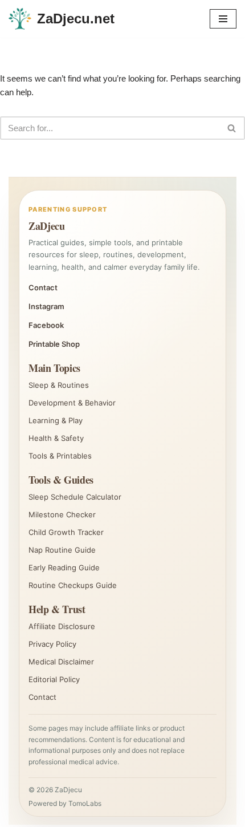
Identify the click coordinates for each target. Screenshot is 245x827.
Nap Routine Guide (62, 549)
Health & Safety (56, 438)
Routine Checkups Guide (72, 585)
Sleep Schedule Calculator (74, 496)
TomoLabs (84, 803)
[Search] (232, 128)
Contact (43, 287)
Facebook (46, 325)
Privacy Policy (52, 643)
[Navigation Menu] (223, 19)
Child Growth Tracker (66, 532)
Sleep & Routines (58, 385)
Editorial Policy (54, 679)
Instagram (46, 306)
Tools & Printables (60, 455)
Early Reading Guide (64, 567)
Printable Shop (54, 343)
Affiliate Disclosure (61, 626)
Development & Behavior (72, 402)
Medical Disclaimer (61, 661)
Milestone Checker (62, 514)
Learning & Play (55, 420)
